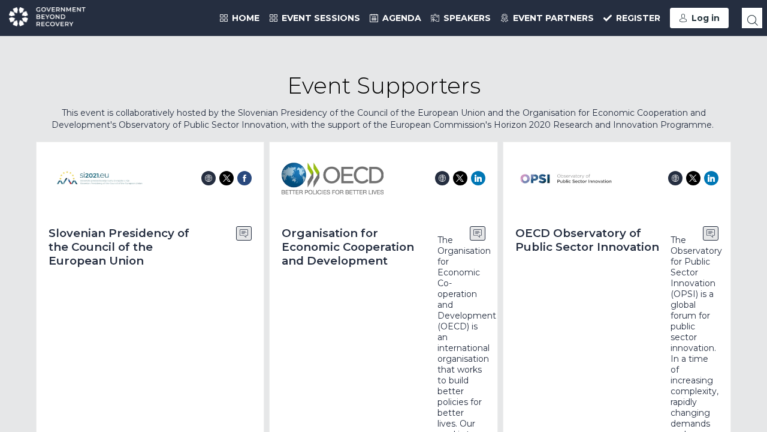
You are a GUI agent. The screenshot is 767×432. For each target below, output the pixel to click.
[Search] (752, 18)
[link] (239, 18)
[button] (699, 18)
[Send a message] (244, 233)
